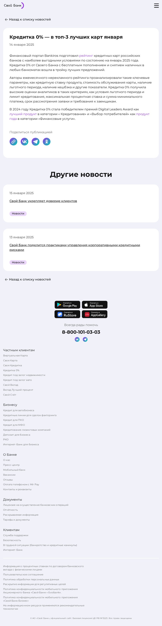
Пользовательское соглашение (23, 574)
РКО (6, 439)
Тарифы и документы (16, 519)
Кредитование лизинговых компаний (26, 429)
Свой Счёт (9, 394)
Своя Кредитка (12, 365)
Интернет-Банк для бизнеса (21, 444)
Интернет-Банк (13, 549)
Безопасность (12, 540)
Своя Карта (10, 360)
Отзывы (8, 479)
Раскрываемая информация (21, 514)
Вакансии (9, 474)
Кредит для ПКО (13, 419)
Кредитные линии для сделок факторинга (30, 415)
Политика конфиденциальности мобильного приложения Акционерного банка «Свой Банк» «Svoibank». (40, 591)
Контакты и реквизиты (17, 489)
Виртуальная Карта (15, 355)
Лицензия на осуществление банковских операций (35, 504)
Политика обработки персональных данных (31, 579)
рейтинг (86, 56)
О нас (6, 459)
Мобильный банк (14, 469)
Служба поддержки (15, 535)
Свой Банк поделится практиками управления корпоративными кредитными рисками (74, 247)
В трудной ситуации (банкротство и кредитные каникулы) (40, 545)
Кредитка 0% (11, 370)
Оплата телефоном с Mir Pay (21, 484)
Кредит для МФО (14, 424)
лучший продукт (23, 114)
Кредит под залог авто (17, 379)
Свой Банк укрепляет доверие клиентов (43, 201)
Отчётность (10, 509)
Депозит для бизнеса (16, 434)
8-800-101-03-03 (81, 332)
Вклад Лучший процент (18, 389)
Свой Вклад (10, 384)
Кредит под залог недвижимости (24, 375)
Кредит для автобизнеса (18, 410)
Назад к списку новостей (30, 19)
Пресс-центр (11, 464)
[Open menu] (156, 5)
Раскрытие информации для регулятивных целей (34, 584)
